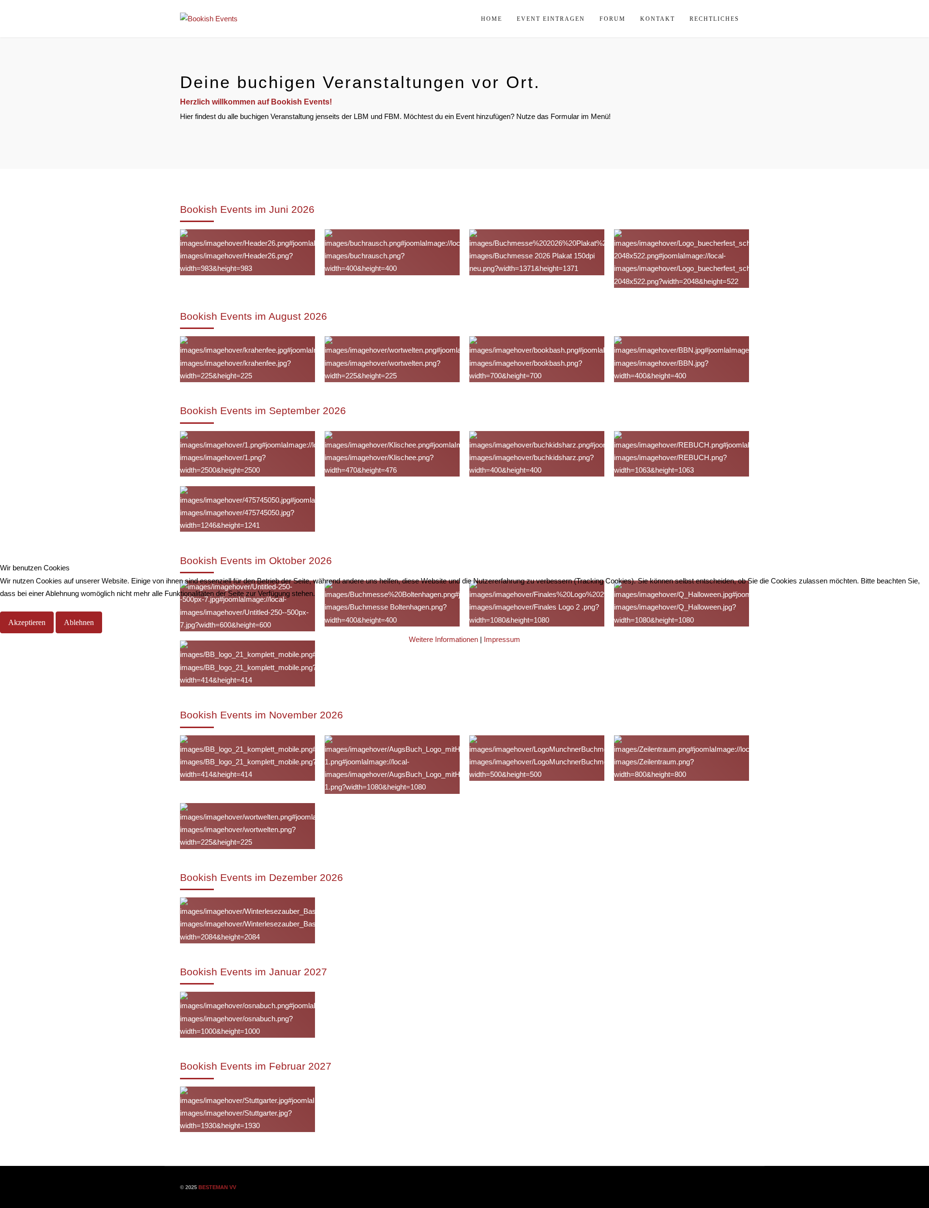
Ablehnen (79, 622)
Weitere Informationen (443, 639)
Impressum (502, 639)
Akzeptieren (26, 622)
